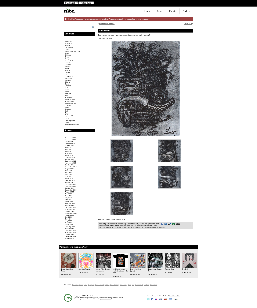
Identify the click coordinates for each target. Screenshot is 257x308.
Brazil (67, 53)
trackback (147, 227)
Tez (133, 285)
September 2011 (70, 143)
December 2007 (70, 230)
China (67, 57)
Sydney (67, 111)
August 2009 (69, 192)
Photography (69, 101)
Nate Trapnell (99, 285)
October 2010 (70, 165)
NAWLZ (107, 285)
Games (67, 72)
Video (67, 122)
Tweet (178, 224)
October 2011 (69, 142)
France (67, 70)
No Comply (68, 97)
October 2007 (70, 234)
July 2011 (68, 147)
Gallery (186, 11)
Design (67, 59)
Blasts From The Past (72, 51)
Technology (69, 115)
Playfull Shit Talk (70, 103)
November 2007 (70, 232)
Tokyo (107, 219)
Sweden (68, 109)
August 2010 (69, 169)
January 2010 (70, 182)
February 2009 (70, 203)
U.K (66, 117)
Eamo (85, 285)
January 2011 (69, 159)
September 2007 (71, 236)
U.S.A (67, 119)
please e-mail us (106, 299)
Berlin (67, 49)
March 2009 (69, 201)
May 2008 (68, 221)
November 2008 (70, 209)
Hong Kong (69, 76)
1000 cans (68, 41)
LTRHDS (68, 86)
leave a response (134, 227)
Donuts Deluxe (70, 61)
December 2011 (70, 138)
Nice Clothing (114, 285)
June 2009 (68, 196)
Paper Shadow (70, 99)
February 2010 (70, 180)
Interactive (68, 78)
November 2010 (70, 163)
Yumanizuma (120, 219)
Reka (129, 285)
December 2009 (70, 184)
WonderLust (153, 285)
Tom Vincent (139, 285)
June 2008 (68, 219)
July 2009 (68, 194)
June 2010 (68, 172)
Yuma (113, 219)
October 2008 (70, 211)
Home (147, 11)
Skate (67, 107)
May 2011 (68, 151)
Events (172, 11)
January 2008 (70, 228)
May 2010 (68, 174)
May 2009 (68, 198)
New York (68, 93)
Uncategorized (70, 120)
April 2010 (68, 176)
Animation (68, 43)
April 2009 (68, 199)
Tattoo (67, 113)
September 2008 (71, 213)
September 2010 (71, 167)
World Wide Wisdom (122, 225)
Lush (92, 285)
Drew (81, 285)
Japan (112, 225)
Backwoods (69, 47)
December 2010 (70, 161)
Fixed (67, 68)
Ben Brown (75, 285)
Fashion (67, 66)
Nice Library (123, 285)
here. (110, 38)
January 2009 (70, 205)
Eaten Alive (188, 24)
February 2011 (70, 157)
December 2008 (70, 207)
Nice (66, 95)
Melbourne (68, 88)
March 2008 (69, 225)
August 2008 (69, 215)
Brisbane (68, 55)
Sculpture (68, 105)
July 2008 (68, 217)
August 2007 (69, 238)
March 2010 (69, 178)
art (103, 219)
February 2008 (70, 227)
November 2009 (70, 186)
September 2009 (71, 190)
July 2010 (68, 171)
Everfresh (68, 64)
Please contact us (115, 19)
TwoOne (146, 285)
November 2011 (70, 140)
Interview (68, 80)
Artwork (106, 225)
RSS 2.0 (115, 227)
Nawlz (67, 92)
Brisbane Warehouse (107, 24)
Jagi (89, 285)
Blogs (160, 11)
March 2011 (69, 155)
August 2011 (69, 145)
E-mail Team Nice (174, 296)
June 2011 (68, 149)
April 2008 (68, 223)
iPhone (67, 82)
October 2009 (70, 188)
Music (67, 90)
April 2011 (68, 153)
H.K (66, 74)
